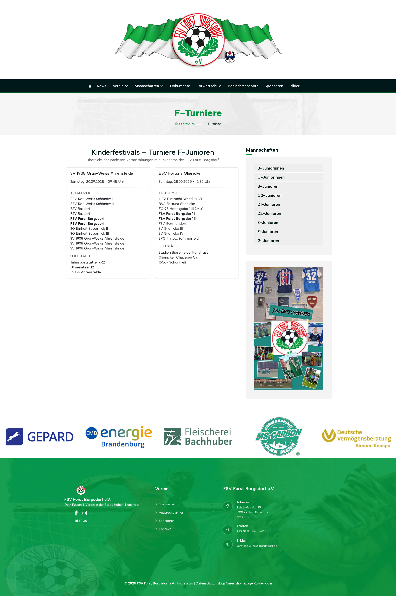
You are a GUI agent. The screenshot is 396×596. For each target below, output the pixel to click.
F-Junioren (267, 231)
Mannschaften (147, 86)
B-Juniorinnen (270, 168)
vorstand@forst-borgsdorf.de (257, 546)
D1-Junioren (268, 204)
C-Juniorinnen (271, 177)
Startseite (187, 124)
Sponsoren (274, 86)
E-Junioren (267, 222)
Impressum (185, 583)
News (101, 86)
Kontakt (165, 529)
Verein (118, 86)
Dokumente (180, 86)
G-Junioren (268, 240)
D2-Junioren (269, 213)
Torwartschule (209, 86)
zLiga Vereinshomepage (235, 583)
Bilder (295, 86)
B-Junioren (267, 186)
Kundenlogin (263, 583)
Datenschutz (205, 583)
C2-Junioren (269, 195)
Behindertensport (243, 86)
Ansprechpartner (171, 512)
